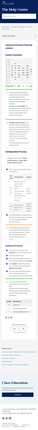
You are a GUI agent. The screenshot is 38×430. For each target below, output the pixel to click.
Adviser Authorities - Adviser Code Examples (15, 364)
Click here (18, 395)
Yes (14, 328)
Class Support (5, 27)
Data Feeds (22, 27)
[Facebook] (6, 317)
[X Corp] (9, 317)
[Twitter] (7, 418)
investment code (14, 138)
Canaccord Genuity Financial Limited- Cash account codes (19, 352)
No (23, 328)
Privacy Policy (26, 425)
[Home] (8, 4)
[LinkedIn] (11, 317)
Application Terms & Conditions (10, 425)
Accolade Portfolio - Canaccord (11, 355)
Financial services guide (8, 423)
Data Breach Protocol (19, 426)
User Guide (14, 27)
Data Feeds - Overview (8, 358)
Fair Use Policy (6, 426)
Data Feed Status (7, 361)
